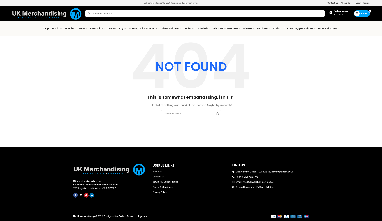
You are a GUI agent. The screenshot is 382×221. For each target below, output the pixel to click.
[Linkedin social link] (91, 195)
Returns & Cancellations (165, 181)
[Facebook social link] (75, 195)
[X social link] (81, 195)
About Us (157, 171)
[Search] (217, 113)
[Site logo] (47, 13)
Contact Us (159, 176)
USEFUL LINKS (164, 165)
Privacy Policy (160, 192)
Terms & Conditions (163, 187)
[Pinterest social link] (86, 195)
